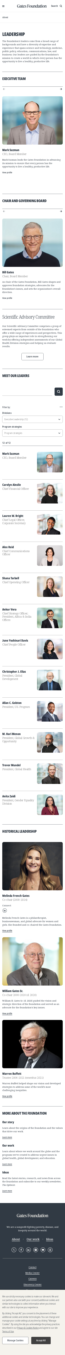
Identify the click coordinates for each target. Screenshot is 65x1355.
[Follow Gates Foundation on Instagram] (35, 1250)
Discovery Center (33, 1284)
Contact (32, 1267)
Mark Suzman (10, 454)
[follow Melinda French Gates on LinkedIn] (4, 910)
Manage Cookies (15, 1340)
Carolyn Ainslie (11, 485)
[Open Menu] (3, 6)
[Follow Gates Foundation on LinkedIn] (28, 1250)
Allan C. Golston (12, 703)
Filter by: (6, 407)
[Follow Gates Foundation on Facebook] (21, 1250)
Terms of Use (8, 1331)
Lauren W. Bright (12, 516)
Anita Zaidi (8, 796)
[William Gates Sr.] (32, 961)
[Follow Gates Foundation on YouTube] (43, 1250)
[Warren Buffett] (32, 1044)
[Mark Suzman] (32, 120)
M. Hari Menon (11, 734)
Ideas (49, 1239)
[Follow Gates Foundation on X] (14, 1250)
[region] (32, 1322)
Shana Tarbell (10, 578)
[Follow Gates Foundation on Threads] (50, 1250)
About (5, 17)
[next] (61, 89)
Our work (33, 1239)
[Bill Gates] (32, 243)
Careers (32, 1278)
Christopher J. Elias (14, 672)
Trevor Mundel (11, 765)
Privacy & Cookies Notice (28, 1327)
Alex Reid (8, 547)
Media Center (32, 1272)
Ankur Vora (9, 609)
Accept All (41, 1340)
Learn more (32, 356)
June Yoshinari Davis (15, 640)
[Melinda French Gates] (32, 866)
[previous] (4, 89)
